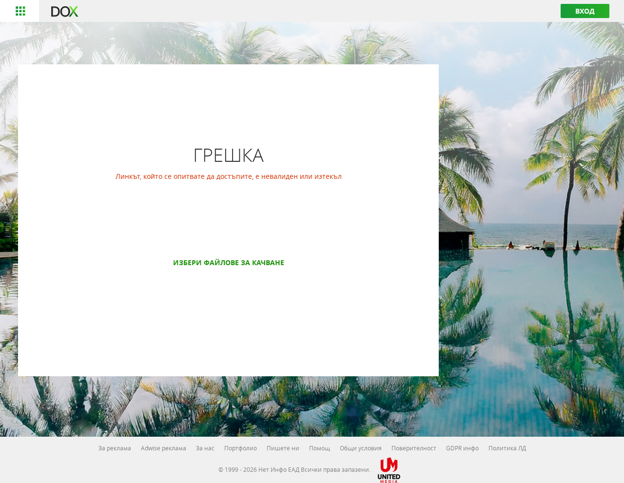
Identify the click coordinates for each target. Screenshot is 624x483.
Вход (585, 11)
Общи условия (361, 448)
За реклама (114, 448)
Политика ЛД (507, 448)
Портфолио (240, 448)
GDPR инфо (462, 448)
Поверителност (413, 448)
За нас (205, 448)
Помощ (319, 448)
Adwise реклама (163, 448)
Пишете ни (283, 448)
